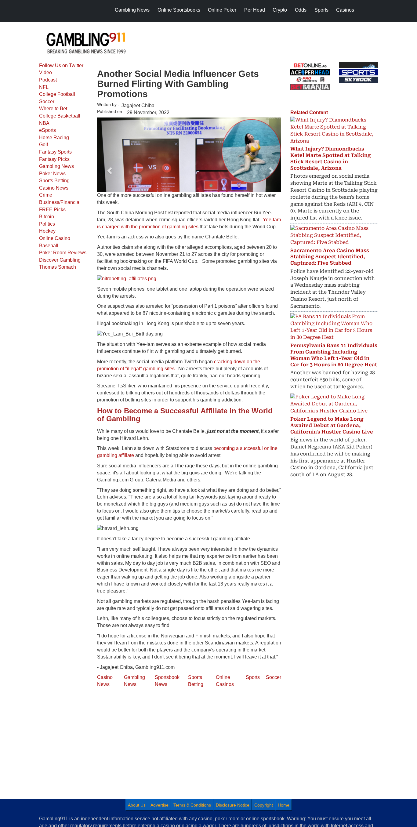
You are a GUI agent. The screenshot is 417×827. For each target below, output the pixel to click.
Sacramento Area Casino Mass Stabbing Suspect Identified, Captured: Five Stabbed (329, 257)
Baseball (48, 245)
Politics (47, 224)
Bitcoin (46, 216)
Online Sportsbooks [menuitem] (179, 10)
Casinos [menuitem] (345, 10)
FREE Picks (52, 209)
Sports (253, 677)
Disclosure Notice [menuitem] (232, 805)
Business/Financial (60, 202)
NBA (44, 123)
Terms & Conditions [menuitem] (192, 805)
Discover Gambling (60, 260)
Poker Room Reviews (62, 252)
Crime (45, 195)
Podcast (48, 79)
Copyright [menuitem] (263, 805)
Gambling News (56, 166)
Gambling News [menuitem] (132, 10)
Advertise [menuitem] (159, 805)
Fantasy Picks (54, 159)
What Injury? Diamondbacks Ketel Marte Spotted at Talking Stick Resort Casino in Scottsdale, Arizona (330, 158)
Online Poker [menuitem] (222, 10)
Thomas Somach (57, 267)
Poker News (52, 173)
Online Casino (54, 238)
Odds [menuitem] (300, 10)
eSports (47, 130)
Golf (43, 144)
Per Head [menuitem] (254, 10)
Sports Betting (54, 180)
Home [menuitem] (283, 805)
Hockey (47, 231)
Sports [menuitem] (321, 10)
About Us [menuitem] (137, 805)
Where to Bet (53, 108)
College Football (57, 94)
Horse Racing (54, 137)
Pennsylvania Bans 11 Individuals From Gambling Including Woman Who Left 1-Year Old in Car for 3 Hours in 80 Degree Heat (333, 355)
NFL (44, 87)
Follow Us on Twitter (61, 65)
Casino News (53, 187)
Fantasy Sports (55, 151)
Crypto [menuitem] (280, 10)
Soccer (46, 101)
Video (45, 72)
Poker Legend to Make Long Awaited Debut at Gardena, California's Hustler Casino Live (331, 425)
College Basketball (59, 115)
